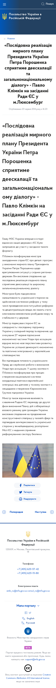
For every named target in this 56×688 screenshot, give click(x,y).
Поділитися (29, 485)
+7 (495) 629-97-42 (28, 569)
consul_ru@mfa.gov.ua (38, 591)
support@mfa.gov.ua (35, 660)
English (30, 618)
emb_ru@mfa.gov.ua (17, 591)
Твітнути (28, 492)
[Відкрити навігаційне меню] (4, 4)
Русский (30, 623)
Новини (11, 38)
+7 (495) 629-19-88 (28, 573)
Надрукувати (30, 499)
